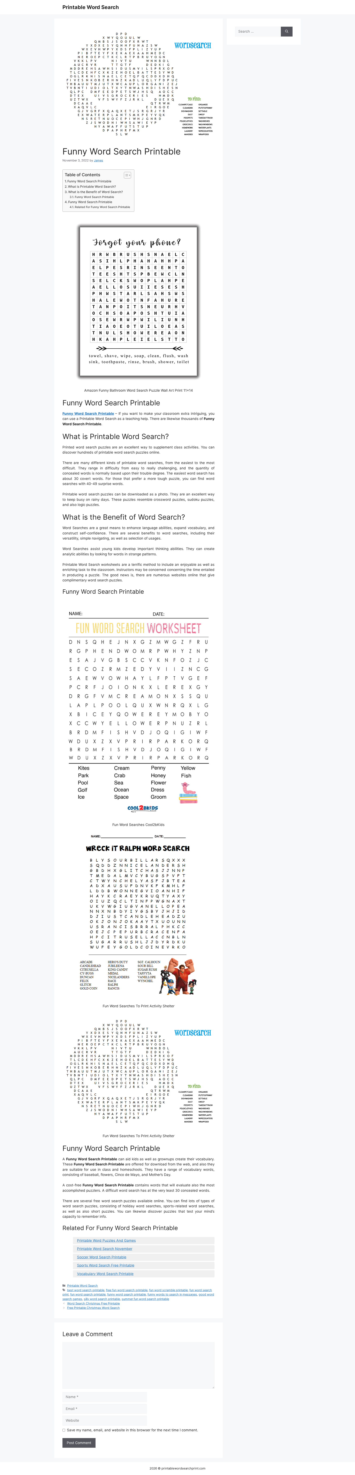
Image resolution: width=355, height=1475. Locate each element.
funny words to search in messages (172, 1294)
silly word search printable (102, 1299)
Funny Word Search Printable (89, 181)
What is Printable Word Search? (92, 187)
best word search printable (85, 1290)
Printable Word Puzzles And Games (106, 1240)
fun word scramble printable (168, 1290)
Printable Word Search (90, 7)
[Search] (287, 32)
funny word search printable (126, 1294)
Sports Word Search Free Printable (105, 1265)
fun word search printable (88, 1294)
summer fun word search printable (145, 1299)
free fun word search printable (127, 1290)
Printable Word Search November (104, 1249)
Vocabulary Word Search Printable (105, 1274)
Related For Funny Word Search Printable (102, 207)
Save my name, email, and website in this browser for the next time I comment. (132, 1430)
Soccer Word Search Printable (101, 1257)
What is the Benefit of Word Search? (95, 192)
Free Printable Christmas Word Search (93, 1307)
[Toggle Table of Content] (125, 175)
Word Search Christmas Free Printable (93, 1303)
